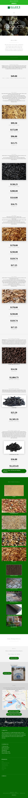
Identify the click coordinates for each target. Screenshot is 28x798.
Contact (3, 769)
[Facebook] (12, 3)
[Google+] (13, 3)
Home (3, 761)
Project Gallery (4, 768)
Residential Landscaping (5, 762)
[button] (14, 13)
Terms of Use (22, 793)
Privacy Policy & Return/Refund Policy (11, 793)
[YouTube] (15, 3)
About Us (12, 792)
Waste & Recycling (5, 764)
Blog (16, 792)
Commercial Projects (5, 765)
